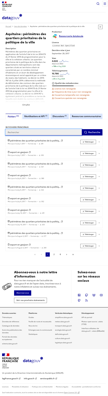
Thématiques (7, 317)
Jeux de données (20, 26)
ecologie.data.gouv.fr (63, 330)
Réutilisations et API (35, 116)
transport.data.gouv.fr (63, 326)
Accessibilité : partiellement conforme (86, 387)
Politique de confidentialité (42, 387)
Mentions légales (62, 387)
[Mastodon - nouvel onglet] (86, 295)
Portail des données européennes (9, 338)
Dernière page (73, 254)
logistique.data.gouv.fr (63, 342)
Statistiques (33, 334)
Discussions (60, 116)
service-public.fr (47, 378)
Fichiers (13, 116)
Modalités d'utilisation (20, 387)
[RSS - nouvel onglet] (86, 300)
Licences (5, 387)
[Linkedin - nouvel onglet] (79, 295)
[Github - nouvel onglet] (79, 300)
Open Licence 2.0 (70, 392)
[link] (88, 142)
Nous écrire (33, 326)
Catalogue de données (10, 326)
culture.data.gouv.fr (62, 338)
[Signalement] (100, 27)
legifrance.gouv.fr (10, 378)
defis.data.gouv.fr (61, 334)
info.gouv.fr (29, 378)
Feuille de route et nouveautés (40, 321)
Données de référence (10, 321)
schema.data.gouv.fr (10, 344)
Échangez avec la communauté (40, 330)
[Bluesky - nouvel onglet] (94, 295)
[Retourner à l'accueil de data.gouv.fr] (12, 17)
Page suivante (67, 254)
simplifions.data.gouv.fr (64, 317)
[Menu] (104, 3)
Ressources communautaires (86, 116)
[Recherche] (98, 3)
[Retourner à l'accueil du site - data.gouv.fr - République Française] (33, 361)
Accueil (8, 26)
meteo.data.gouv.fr (62, 321)
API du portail (87, 317)
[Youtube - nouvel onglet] (101, 295)
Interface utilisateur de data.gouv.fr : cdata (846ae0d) (93, 329)
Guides (31, 317)
